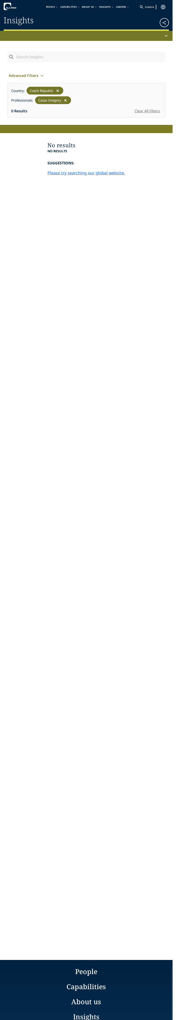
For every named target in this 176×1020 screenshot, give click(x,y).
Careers (121, 6)
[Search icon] (11, 56)
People (50, 6)
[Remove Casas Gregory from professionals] (65, 100)
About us (88, 6)
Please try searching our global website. (86, 173)
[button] (155, 21)
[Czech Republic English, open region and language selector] (163, 7)
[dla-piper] (18, 6)
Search (149, 7)
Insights (105, 6)
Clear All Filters (147, 110)
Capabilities (68, 6)
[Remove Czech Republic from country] (57, 91)
